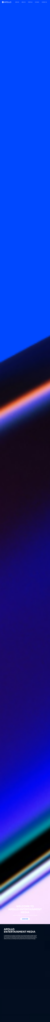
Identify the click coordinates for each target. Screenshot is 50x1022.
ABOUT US (23, 2)
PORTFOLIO (30, 2)
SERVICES (17, 2)
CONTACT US (44, 2)
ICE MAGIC (37, 2)
